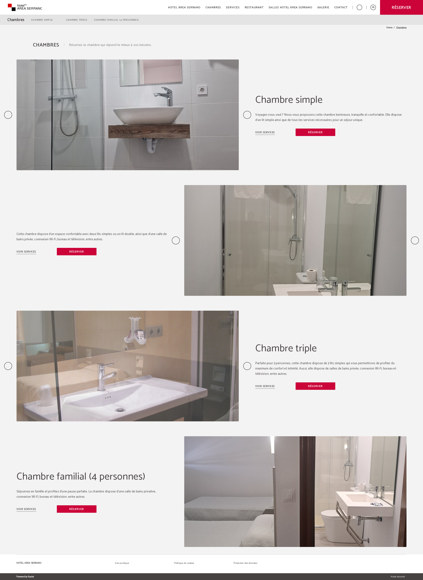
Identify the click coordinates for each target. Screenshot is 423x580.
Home (389, 28)
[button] (373, 7)
